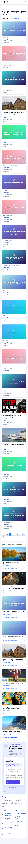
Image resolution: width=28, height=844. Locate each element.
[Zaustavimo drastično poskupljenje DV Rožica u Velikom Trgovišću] (14, 655)
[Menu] (25, 2)
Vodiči (4, 811)
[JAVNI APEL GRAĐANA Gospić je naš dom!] (14, 631)
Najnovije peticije (15, 18)
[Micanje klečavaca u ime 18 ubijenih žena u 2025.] (14, 607)
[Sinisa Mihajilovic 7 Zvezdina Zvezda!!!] (14, 679)
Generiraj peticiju (14, 782)
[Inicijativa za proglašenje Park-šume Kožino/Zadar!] (14, 727)
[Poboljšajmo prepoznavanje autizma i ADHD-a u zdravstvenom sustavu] (14, 703)
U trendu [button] (5, 18)
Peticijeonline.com (6, 2)
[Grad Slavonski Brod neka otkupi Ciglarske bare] (14, 558)
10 (3, 537)
